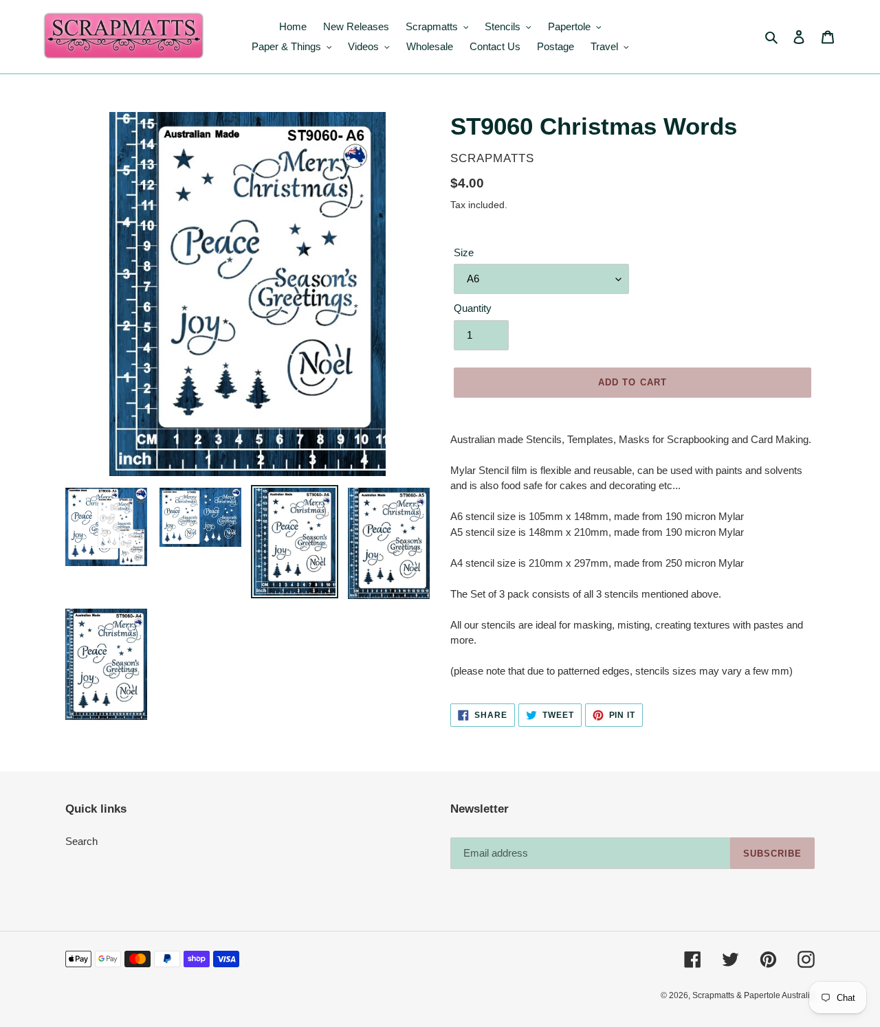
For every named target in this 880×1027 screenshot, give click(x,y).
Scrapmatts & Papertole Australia (753, 995)
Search (81, 841)
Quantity (473, 308)
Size (464, 252)
